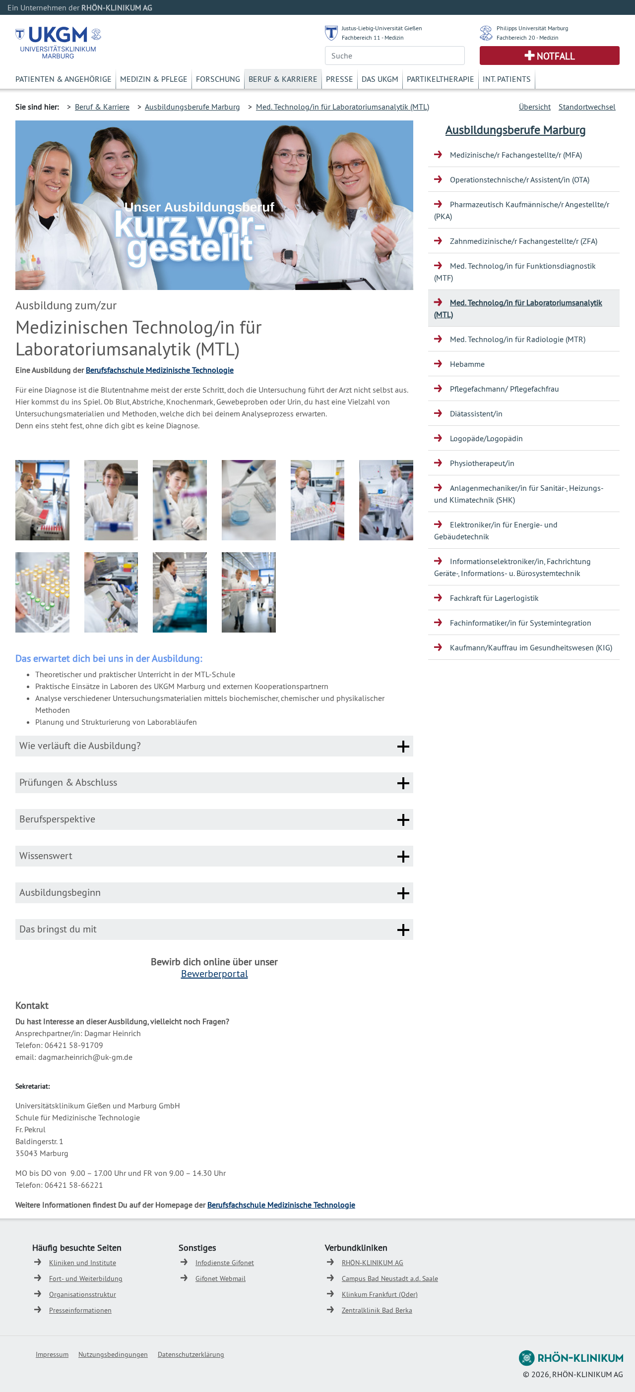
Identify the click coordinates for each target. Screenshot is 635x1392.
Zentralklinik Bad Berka (377, 1310)
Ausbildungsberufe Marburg (192, 107)
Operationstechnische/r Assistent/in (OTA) (519, 179)
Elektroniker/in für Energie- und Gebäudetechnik (496, 530)
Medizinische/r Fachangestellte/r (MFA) (516, 155)
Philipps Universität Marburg (532, 28)
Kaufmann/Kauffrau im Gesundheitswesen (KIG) (531, 647)
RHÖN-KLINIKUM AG (372, 1262)
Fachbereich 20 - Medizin (528, 37)
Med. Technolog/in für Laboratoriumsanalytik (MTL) (342, 107)
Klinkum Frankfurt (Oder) (380, 1294)
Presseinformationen (80, 1310)
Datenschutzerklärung (191, 1354)
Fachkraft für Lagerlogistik (494, 598)
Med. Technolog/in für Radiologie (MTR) (517, 339)
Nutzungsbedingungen (113, 1354)
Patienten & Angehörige (63, 79)
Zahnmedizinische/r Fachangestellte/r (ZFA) (523, 241)
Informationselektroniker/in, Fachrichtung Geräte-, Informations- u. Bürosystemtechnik (512, 567)
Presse (339, 79)
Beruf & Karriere (283, 79)
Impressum (52, 1354)
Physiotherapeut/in (482, 463)
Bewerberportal (214, 973)
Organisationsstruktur (82, 1294)
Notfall (556, 56)
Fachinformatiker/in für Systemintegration (520, 623)
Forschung (218, 79)
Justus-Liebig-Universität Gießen (382, 28)
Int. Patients (507, 79)
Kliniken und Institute (82, 1262)
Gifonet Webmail (220, 1278)
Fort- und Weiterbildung (86, 1278)
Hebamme (467, 364)
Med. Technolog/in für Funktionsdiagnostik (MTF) (515, 272)
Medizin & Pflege (154, 79)
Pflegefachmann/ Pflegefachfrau (504, 389)
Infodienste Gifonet (224, 1262)
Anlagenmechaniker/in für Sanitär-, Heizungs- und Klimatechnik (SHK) (519, 494)
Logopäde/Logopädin (486, 438)
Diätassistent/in (476, 413)
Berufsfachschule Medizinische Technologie (160, 370)
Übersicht (535, 107)
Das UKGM (380, 79)
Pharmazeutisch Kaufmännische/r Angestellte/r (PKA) (521, 210)
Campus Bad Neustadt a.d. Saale (390, 1278)
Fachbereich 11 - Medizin (373, 37)
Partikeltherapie (440, 79)
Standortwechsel (587, 107)
